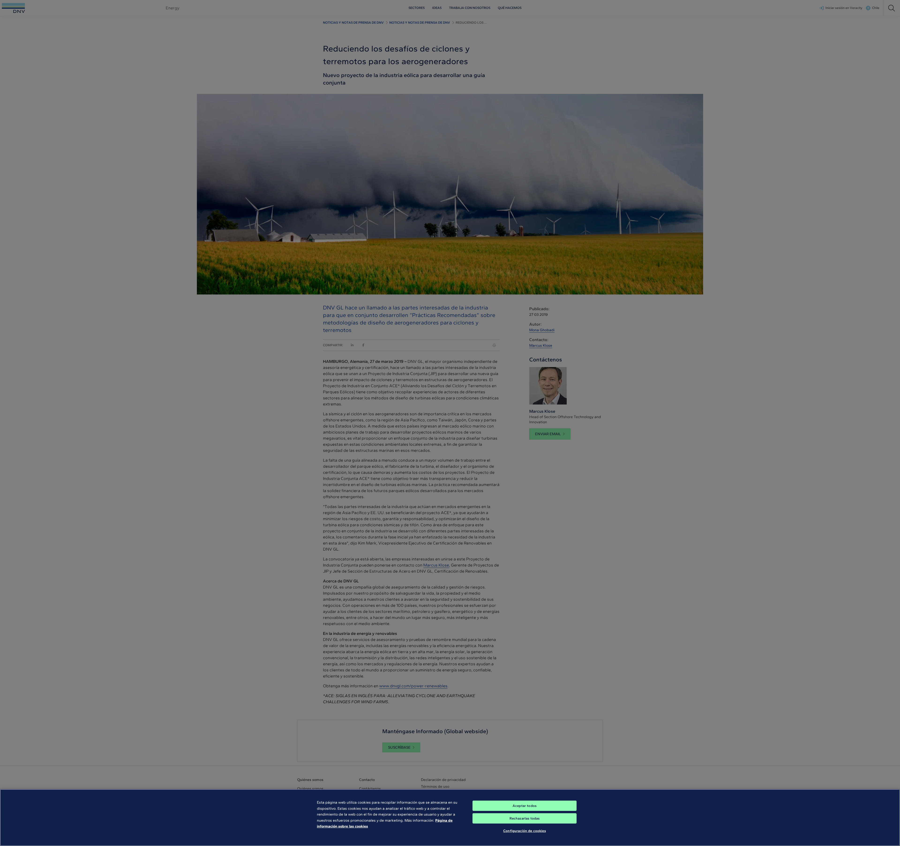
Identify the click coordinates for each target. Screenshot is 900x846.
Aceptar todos (524, 806)
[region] (450, 817)
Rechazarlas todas (525, 818)
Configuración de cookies (524, 831)
